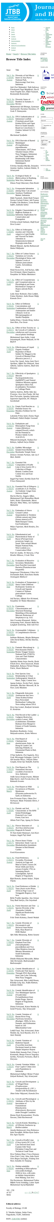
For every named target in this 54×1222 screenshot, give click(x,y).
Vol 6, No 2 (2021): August (10, 143)
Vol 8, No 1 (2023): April (10, 349)
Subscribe (48, 170)
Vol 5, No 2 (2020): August (10, 512)
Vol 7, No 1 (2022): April (10, 282)
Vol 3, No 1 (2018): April (10, 695)
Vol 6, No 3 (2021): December (11, 330)
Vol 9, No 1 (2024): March (10, 789)
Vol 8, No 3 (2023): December (11, 632)
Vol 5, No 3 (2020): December (11, 190)
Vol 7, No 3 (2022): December (11, 256)
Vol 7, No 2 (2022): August (10, 375)
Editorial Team (48, 28)
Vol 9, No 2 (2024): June (10, 584)
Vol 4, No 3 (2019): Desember (11, 408)
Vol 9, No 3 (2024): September (11, 178)
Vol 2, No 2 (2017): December (11, 843)
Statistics (13, 43)
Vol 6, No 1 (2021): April (10, 536)
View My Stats (43, 239)
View (47, 168)
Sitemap (13, 47)
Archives (13, 38)
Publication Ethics (48, 42)
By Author (47, 154)
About (13, 29)
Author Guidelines (48, 36)
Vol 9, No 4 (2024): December (11, 101)
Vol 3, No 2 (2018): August (10, 77)
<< (26, 1192)
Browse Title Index (28, 54)
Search (13, 34)
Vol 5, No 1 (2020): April (10, 232)
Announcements (15, 41)
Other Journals (48, 159)
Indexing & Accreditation (18, 45)
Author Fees (47, 39)
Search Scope (44, 140)
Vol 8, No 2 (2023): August (10, 119)
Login (13, 32)
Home (12, 27)
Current (13, 36)
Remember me (47, 125)
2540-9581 (16, 1219)
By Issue (47, 151)
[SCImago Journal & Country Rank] (44, 60)
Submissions (49, 34)
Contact (13, 50)
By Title (47, 156)
